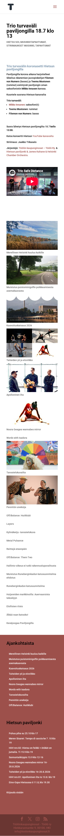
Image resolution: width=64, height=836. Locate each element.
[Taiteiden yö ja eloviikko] (32, 343)
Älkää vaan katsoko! (17, 614)
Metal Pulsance (14, 540)
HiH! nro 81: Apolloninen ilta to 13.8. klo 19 (32, 777)
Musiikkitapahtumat (33, 42)
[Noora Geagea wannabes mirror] (32, 413)
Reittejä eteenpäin (16, 549)
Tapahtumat (43, 45)
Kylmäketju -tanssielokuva (20, 532)
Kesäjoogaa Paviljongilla (20, 623)
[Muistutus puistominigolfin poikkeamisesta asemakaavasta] (32, 270)
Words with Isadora (16, 437)
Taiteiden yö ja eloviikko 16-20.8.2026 (29, 771)
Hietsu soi (12, 42)
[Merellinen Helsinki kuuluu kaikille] (32, 236)
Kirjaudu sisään (14, 792)
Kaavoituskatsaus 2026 (19, 325)
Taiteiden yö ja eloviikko (19, 360)
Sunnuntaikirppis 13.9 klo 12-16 (26, 757)
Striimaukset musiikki (20, 45)
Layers (10, 523)
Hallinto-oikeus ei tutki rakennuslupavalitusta (31, 565)
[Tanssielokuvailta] (32, 456)
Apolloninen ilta (15, 394)
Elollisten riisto (14, 606)
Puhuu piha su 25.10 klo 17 (23, 733)
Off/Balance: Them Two (19, 557)
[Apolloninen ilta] (32, 378)
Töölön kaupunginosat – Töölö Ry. (37, 148)
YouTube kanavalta (43, 136)
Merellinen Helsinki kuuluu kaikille (25, 252)
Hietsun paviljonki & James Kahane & (26, 151)
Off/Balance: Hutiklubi (18, 515)
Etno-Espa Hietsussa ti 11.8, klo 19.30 (29, 782)
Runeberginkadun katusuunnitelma (25, 586)
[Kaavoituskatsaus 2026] (32, 309)
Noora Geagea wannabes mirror (23, 429)
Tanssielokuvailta (16, 472)
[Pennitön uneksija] (32, 490)
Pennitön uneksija (16, 507)
